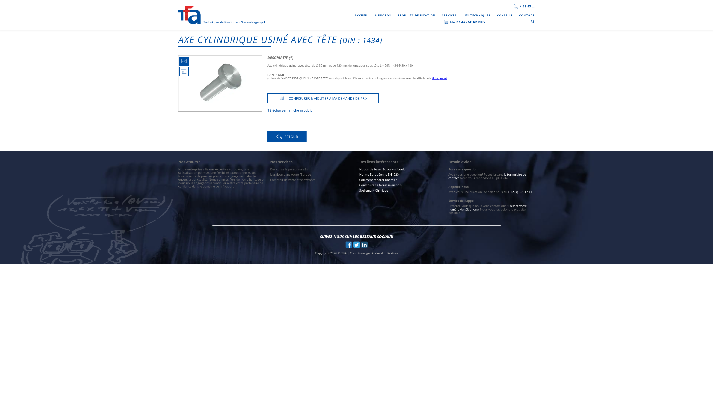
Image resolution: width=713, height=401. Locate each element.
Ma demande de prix (467, 22)
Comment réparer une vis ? (378, 180)
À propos (383, 15)
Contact (527, 15)
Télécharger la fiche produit (289, 110)
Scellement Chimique (373, 190)
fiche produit (439, 78)
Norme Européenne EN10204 (379, 174)
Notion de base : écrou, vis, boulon (383, 169)
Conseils (504, 15)
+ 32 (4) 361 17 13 (520, 192)
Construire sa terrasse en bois (380, 185)
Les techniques (476, 15)
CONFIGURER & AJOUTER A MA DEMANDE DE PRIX (328, 98)
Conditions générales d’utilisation (374, 253)
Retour (291, 136)
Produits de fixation (416, 15)
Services (449, 15)
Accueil (361, 15)
